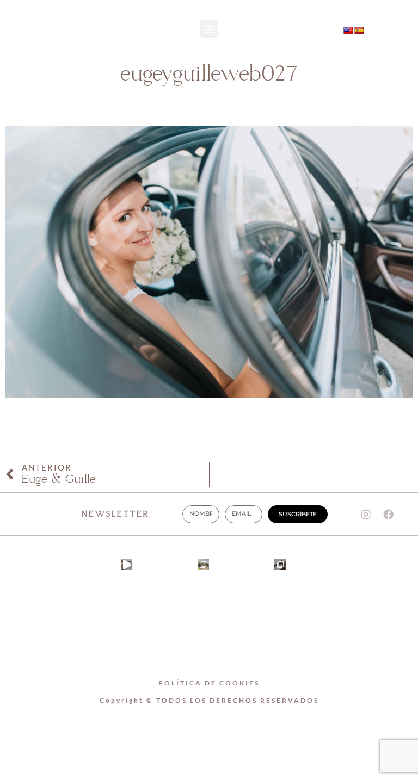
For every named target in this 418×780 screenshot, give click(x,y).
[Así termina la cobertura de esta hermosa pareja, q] (280, 564)
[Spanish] (359, 30)
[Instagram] (307, 21)
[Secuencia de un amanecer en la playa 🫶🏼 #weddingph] (126, 564)
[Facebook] (307, 42)
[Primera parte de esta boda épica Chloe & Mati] (203, 564)
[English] (348, 30)
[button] (209, 29)
